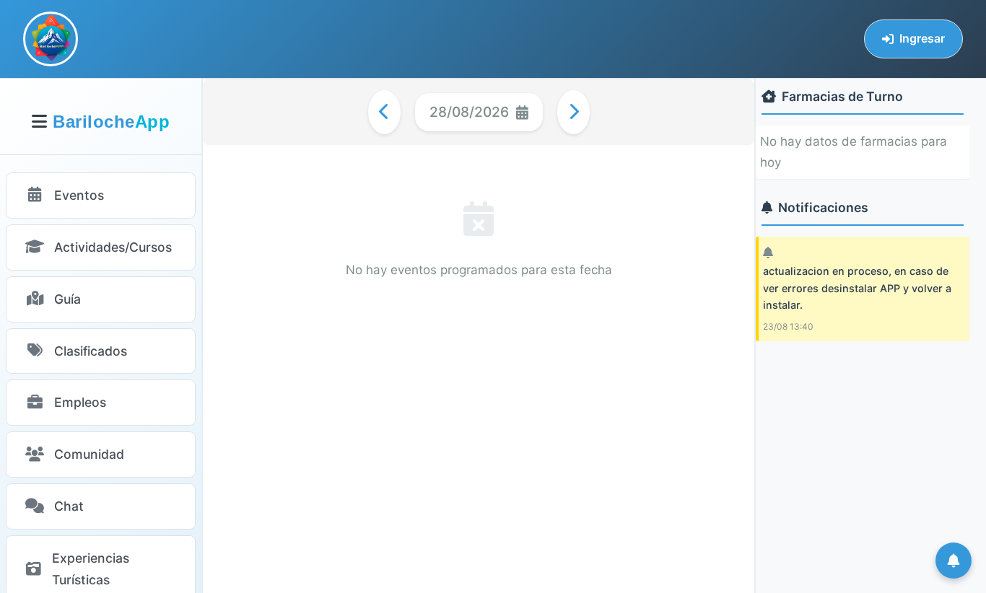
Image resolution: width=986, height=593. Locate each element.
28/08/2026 (469, 111)
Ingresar (922, 38)
